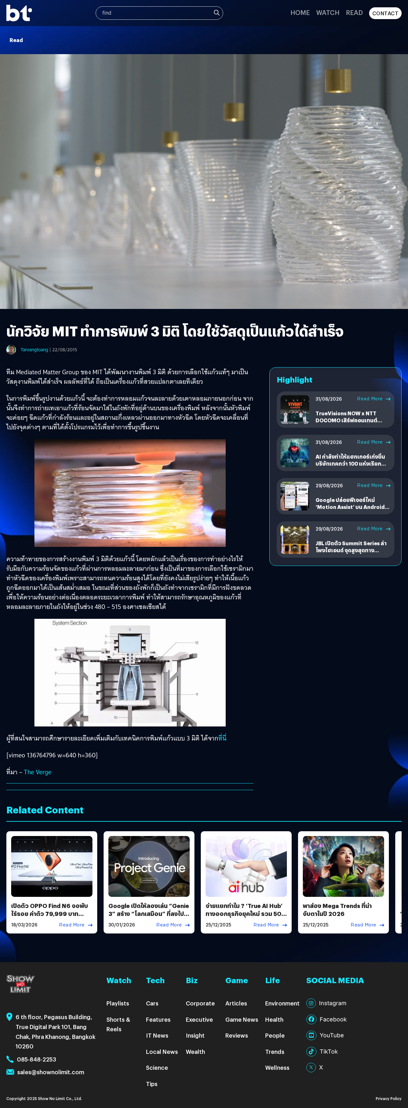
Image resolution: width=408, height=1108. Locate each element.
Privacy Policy (389, 1098)
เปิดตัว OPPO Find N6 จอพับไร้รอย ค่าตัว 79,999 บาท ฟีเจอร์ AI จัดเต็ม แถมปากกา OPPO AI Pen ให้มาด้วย (49, 918)
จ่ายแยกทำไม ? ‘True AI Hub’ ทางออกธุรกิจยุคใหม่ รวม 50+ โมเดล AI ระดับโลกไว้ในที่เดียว (246, 914)
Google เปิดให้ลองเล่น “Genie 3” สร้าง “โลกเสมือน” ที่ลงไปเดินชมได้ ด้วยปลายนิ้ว (148, 914)
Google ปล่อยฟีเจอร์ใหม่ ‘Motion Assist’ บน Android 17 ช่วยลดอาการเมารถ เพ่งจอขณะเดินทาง (351, 510)
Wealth (195, 1051)
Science (157, 1067)
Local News (162, 1051)
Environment (282, 1003)
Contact (385, 13)
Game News (241, 1019)
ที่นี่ (222, 738)
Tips (151, 1084)
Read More (370, 398)
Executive (199, 1019)
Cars (152, 1003)
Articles (236, 1003)
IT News (157, 1035)
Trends (274, 1051)
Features (158, 1019)
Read (354, 12)
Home (300, 12)
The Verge (37, 772)
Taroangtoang (34, 350)
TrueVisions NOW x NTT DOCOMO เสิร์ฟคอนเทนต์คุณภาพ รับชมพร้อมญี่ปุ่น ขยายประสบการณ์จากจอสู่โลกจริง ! (353, 424)
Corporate (200, 1003)
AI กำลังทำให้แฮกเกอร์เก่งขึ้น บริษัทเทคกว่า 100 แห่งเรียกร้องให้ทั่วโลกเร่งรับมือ (350, 464)
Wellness (277, 1067)
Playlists (117, 1003)
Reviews (236, 1035)
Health (274, 1019)
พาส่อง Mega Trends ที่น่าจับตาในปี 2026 (337, 910)
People (275, 1035)
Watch (327, 12)
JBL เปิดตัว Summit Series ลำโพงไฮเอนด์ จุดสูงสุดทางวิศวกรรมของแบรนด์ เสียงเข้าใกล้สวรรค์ (351, 554)
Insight (195, 1035)
